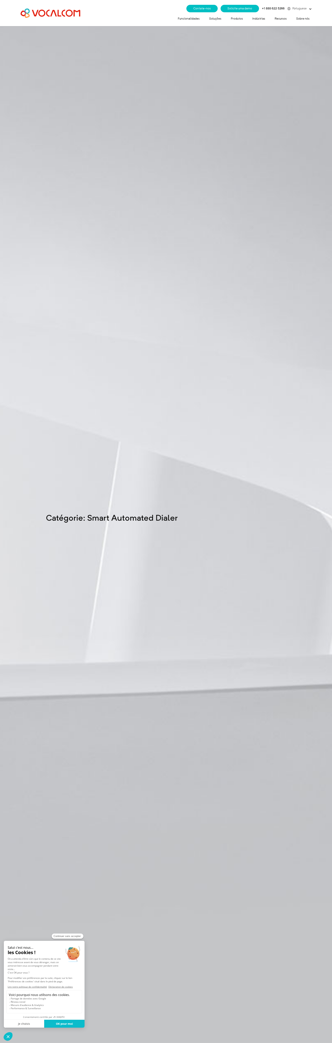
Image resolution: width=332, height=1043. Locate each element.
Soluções (215, 18)
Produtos (237, 18)
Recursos (281, 18)
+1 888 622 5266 (273, 8)
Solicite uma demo (239, 8)
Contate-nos (202, 8)
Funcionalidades (189, 18)
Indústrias (258, 18)
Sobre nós (303, 18)
